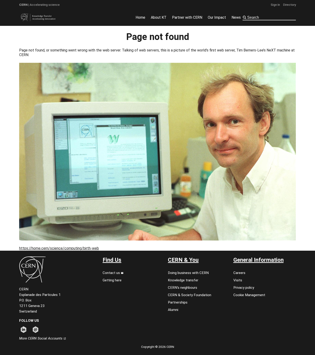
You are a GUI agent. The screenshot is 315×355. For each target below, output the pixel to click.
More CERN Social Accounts (41, 338)
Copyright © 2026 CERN (157, 347)
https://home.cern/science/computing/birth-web (59, 248)
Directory (289, 4)
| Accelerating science (39, 4)
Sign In (275, 4)
